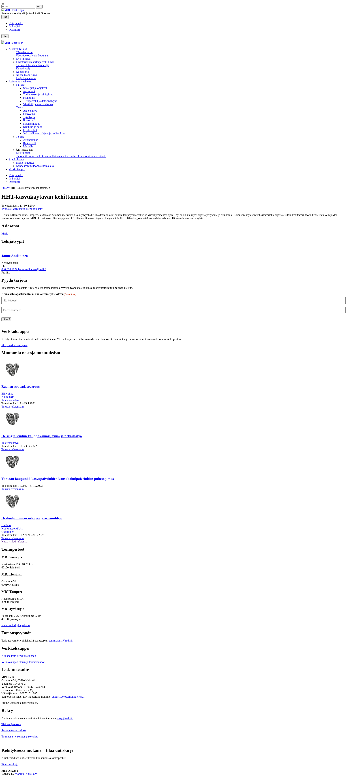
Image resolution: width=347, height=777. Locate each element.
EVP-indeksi (23, 58)
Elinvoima (29, 113)
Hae (5, 16)
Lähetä (6, 319)
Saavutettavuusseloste (13, 730)
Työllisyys (29, 117)
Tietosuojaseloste (11, 724)
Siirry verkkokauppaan (14, 345)
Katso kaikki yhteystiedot (15, 625)
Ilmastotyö (29, 120)
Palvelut (20, 84)
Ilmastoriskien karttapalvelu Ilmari (35, 62)
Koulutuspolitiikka (12, 528)
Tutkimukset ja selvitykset (38, 94)
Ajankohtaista (16, 159)
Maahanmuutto (31, 123)
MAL (4, 233)
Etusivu (5, 187)
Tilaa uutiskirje (9, 764)
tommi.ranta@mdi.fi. (61, 640)
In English (14, 26)
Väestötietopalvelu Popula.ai (32, 55)
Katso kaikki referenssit (14, 541)
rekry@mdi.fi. (65, 718)
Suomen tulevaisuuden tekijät (32, 65)
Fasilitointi (29, 97)
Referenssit (29, 143)
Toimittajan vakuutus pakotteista (19, 736)
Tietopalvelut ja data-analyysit (40, 100)
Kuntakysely (23, 68)
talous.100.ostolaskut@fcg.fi (68, 696)
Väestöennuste (24, 52)
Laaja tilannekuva (26, 78)
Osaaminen (7, 531)
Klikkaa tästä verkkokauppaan (18, 655)
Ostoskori (14, 29)
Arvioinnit (29, 91)
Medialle (28, 146)
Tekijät (20, 136)
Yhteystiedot (16, 23)
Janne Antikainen (14, 256)
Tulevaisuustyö (10, 400)
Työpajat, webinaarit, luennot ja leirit (22, 208)
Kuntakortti (22, 71)
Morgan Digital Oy (26, 773)
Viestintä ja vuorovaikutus (38, 104)
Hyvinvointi (30, 130)
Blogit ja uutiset (25, 162)
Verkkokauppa (17, 169)
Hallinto (6, 525)
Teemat (20, 107)
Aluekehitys (30, 110)
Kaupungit (7, 396)
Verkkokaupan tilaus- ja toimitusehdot (22, 662)
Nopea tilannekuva (26, 74)
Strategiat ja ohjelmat (35, 87)
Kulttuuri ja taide (32, 126)
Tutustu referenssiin (12, 406)
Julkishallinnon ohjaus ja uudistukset (44, 133)
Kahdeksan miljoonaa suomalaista (36, 165)
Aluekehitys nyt (18, 49)
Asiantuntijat (30, 139)
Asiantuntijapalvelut (20, 81)
